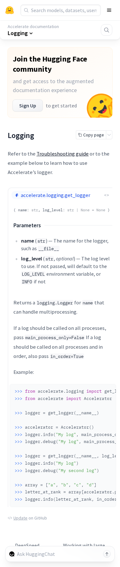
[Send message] (107, 554)
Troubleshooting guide (62, 153)
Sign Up (27, 105)
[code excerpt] (108, 391)
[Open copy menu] (109, 134)
